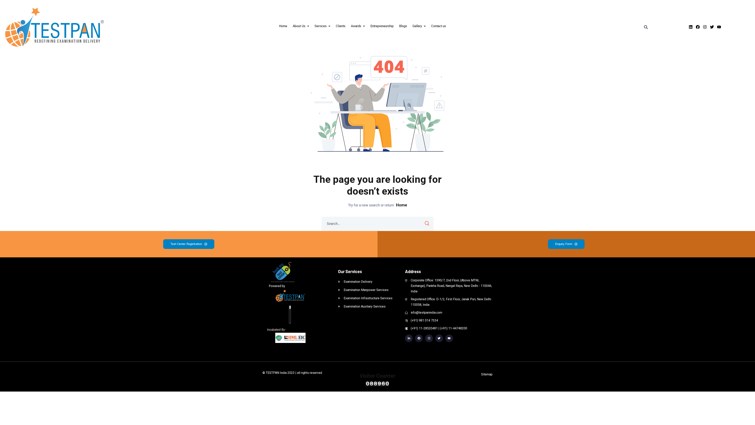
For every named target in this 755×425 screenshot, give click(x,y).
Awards (356, 26)
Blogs (403, 26)
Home (283, 26)
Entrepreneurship (382, 26)
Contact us (438, 26)
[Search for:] (377, 224)
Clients (340, 26)
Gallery (417, 26)
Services (321, 26)
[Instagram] (704, 26)
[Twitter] (711, 26)
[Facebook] (697, 26)
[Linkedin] (690, 26)
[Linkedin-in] (409, 338)
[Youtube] (719, 26)
